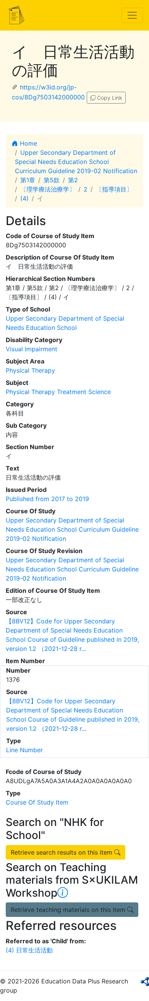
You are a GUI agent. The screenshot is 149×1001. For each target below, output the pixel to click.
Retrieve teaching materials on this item (69, 909)
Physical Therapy (30, 370)
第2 (73, 180)
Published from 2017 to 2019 (47, 499)
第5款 (52, 180)
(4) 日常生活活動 (29, 950)
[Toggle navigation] (132, 15)
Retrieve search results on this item (62, 852)
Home (27, 143)
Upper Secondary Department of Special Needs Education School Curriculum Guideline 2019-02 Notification (76, 162)
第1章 (27, 180)
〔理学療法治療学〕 (47, 189)
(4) (24, 198)
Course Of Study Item (37, 802)
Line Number (24, 750)
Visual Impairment (31, 349)
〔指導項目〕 (114, 189)
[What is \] (62, 892)
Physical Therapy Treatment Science (58, 392)
